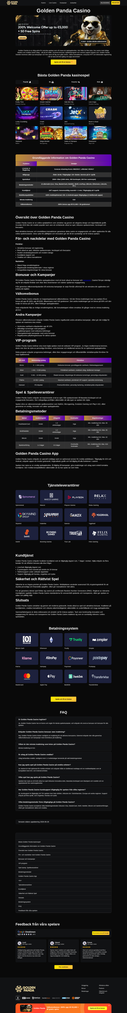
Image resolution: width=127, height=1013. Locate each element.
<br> (20, 880)
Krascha (74, 82)
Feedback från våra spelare (27, 910)
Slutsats (21, 898)
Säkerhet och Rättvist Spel (27, 893)
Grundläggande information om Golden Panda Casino (36, 846)
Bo (50, 82)
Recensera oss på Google (101, 933)
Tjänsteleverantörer (25, 885)
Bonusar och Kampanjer (26, 859)
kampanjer (87, 280)
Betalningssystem (24, 902)
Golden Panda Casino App (27, 876)
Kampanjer (63, 3)
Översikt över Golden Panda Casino (30, 850)
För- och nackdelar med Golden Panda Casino (34, 855)
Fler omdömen (63, 967)
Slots (98, 82)
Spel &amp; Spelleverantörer (28, 868)
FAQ (20, 906)
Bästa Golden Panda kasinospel (29, 842)
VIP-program (22, 863)
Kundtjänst (22, 889)
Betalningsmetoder (24, 872)
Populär (25, 82)
